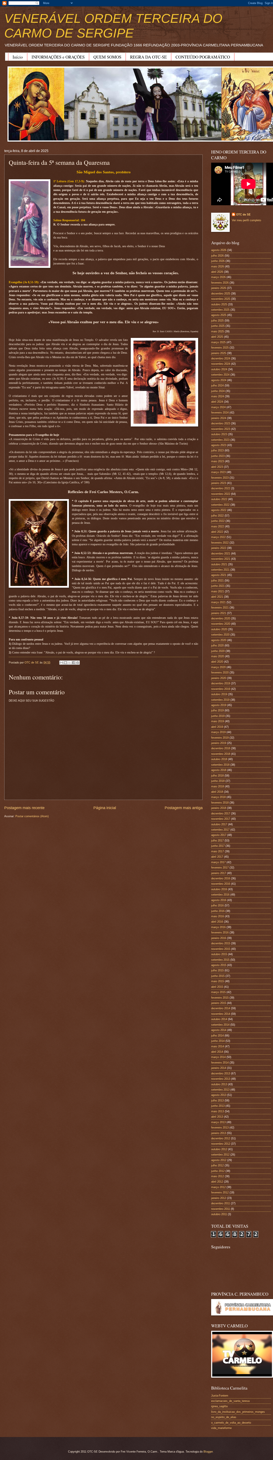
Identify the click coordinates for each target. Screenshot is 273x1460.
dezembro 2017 (220, 813)
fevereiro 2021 (220, 607)
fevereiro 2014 (220, 1062)
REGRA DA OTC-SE (148, 57)
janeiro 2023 (218, 483)
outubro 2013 (219, 1084)
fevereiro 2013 (220, 1127)
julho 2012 (217, 1165)
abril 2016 (217, 921)
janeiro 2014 (218, 1068)
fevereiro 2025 (220, 347)
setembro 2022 (220, 504)
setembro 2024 (220, 374)
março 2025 (218, 342)
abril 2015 (217, 986)
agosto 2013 (218, 1095)
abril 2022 (217, 531)
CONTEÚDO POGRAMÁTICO (203, 57)
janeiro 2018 (218, 808)
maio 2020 (217, 656)
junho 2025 (218, 325)
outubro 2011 (219, 1214)
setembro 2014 (220, 1024)
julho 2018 (217, 775)
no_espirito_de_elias (223, 1417)
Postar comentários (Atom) (32, 816)
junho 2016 (218, 911)
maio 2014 (217, 1046)
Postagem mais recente (24, 808)
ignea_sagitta (219, 1406)
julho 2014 (217, 1035)
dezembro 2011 (220, 1203)
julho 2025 (217, 320)
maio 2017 (217, 851)
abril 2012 (217, 1181)
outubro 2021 (219, 564)
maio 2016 (217, 916)
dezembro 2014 (220, 1008)
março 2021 (218, 602)
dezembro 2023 (220, 423)
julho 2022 (217, 515)
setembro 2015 (220, 959)
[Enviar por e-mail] (61, 662)
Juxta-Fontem (219, 1395)
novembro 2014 (220, 1013)
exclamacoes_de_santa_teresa (230, 1401)
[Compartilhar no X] (69, 662)
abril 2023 (217, 466)
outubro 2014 (219, 1019)
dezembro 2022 (220, 488)
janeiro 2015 (218, 1003)
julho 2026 (217, 255)
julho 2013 (217, 1100)
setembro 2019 (220, 699)
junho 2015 (218, 976)
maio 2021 (217, 591)
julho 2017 (217, 840)
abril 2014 (217, 1051)
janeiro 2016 (218, 938)
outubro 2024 (219, 369)
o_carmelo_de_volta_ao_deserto (231, 1422)
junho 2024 (218, 391)
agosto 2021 (218, 575)
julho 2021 (217, 580)
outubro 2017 (219, 824)
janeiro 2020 (218, 678)
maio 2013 (217, 1111)
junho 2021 (218, 585)
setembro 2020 (220, 634)
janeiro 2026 (218, 288)
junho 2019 (218, 716)
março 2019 (218, 732)
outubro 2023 (219, 434)
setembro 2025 (220, 309)
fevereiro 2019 (220, 737)
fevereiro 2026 (220, 282)
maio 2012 (217, 1176)
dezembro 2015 (220, 943)
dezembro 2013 (220, 1073)
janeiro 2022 (218, 548)
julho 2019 (217, 710)
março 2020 (218, 667)
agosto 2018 (218, 770)
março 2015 (218, 992)
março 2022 (218, 537)
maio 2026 (217, 266)
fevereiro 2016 (220, 932)
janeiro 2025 (218, 353)
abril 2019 (217, 726)
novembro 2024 (220, 363)
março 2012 (218, 1187)
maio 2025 (217, 331)
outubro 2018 (219, 759)
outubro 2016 (219, 889)
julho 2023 (217, 450)
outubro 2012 (219, 1149)
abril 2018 (217, 791)
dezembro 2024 (220, 358)
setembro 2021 (220, 569)
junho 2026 (218, 261)
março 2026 (218, 277)
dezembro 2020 (220, 618)
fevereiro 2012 (220, 1192)
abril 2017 (217, 856)
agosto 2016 (218, 900)
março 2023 (218, 472)
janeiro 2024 (218, 418)
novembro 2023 (220, 429)
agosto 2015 (218, 965)
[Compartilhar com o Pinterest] (78, 662)
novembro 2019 (220, 689)
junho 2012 (218, 1171)
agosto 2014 (218, 1030)
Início (18, 57)
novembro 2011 (220, 1208)
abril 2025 (217, 336)
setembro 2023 (220, 439)
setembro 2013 (220, 1089)
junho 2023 (218, 456)
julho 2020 (217, 645)
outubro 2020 (219, 629)
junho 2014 (218, 1040)
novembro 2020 (220, 623)
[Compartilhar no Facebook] (73, 662)
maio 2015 (217, 981)
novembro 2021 (220, 558)
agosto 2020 (218, 640)
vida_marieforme (221, 1428)
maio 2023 (217, 461)
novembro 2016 (220, 883)
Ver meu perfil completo (246, 220)
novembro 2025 (220, 298)
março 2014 (218, 1057)
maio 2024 (217, 396)
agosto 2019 (218, 705)
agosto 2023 (218, 445)
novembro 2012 (220, 1143)
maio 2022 (217, 526)
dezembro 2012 (220, 1138)
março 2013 (218, 1122)
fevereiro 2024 (220, 412)
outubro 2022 (219, 499)
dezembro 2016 (220, 878)
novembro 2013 (220, 1078)
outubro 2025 (219, 304)
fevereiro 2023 (220, 477)
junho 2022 (218, 521)
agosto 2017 (218, 835)
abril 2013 (217, 1116)
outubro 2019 (219, 694)
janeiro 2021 (218, 613)
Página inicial (104, 808)
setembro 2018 (220, 764)
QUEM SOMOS (107, 57)
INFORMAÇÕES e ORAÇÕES (58, 57)
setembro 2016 (220, 894)
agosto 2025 (218, 315)
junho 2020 (218, 651)
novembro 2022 (220, 493)
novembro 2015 (220, 948)
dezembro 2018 (220, 748)
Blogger (208, 1451)
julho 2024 (217, 385)
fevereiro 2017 (220, 867)
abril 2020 (217, 661)
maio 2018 (217, 786)
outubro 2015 (219, 954)
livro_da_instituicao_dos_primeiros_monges (238, 1411)
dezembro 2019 (220, 683)
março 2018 (218, 797)
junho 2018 (218, 780)
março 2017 (218, 862)
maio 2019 (217, 721)
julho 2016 (217, 905)
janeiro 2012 (218, 1198)
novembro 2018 (220, 753)
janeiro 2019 (218, 743)
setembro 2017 (220, 829)
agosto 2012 (218, 1160)
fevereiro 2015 (220, 997)
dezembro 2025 (220, 293)
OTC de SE (243, 214)
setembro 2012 (220, 1154)
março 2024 (218, 407)
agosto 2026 (218, 250)
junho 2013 (218, 1105)
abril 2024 (217, 401)
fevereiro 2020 (220, 672)
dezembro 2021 (220, 553)
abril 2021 (217, 596)
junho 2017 (218, 845)
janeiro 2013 (218, 1133)
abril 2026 (217, 271)
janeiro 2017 (218, 873)
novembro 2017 (220, 818)
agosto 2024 (218, 380)
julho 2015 (217, 970)
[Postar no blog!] (65, 662)
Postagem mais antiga (184, 808)
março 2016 (218, 927)
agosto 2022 (218, 510)
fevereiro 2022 (220, 542)
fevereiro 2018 (220, 802)
